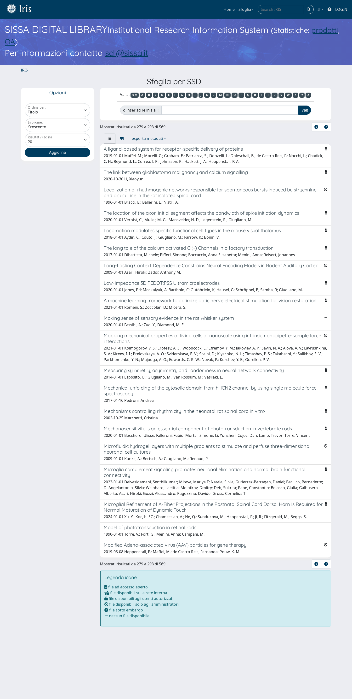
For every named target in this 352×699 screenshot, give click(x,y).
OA (10, 41)
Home (229, 9)
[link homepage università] (22, 9)
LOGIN (341, 9)
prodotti (324, 30)
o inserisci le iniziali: (141, 110)
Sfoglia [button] (244, 9)
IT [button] (319, 9)
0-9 (134, 95)
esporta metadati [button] (147, 138)
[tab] (110, 138)
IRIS (24, 70)
